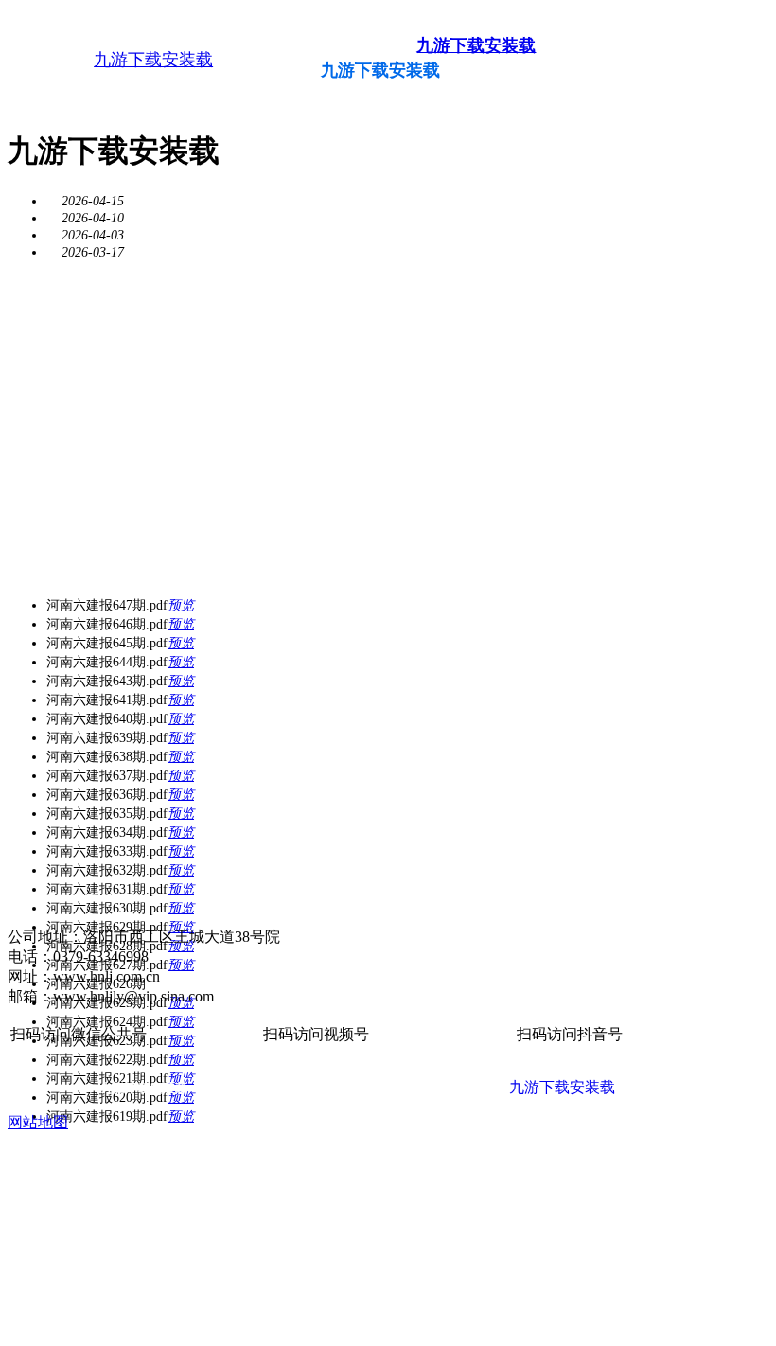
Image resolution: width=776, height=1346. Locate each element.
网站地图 (38, 1122)
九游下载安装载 (153, 59)
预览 (181, 605)
